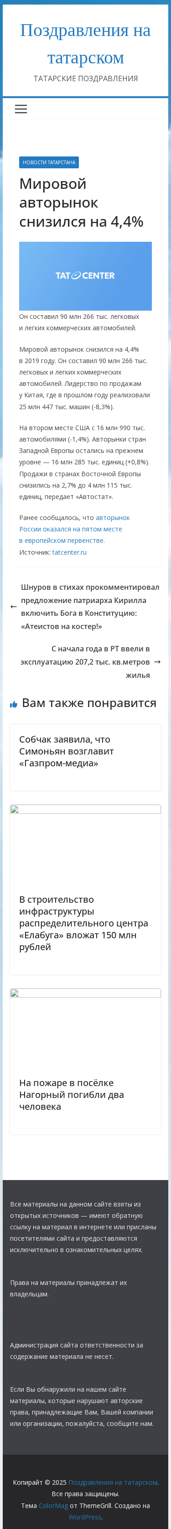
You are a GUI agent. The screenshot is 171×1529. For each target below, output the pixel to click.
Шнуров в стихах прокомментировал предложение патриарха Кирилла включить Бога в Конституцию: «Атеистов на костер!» (90, 606)
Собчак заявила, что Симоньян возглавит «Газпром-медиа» (66, 751)
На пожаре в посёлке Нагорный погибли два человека (71, 1095)
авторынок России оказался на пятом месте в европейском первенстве (74, 529)
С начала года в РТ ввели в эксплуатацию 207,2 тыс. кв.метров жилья (85, 662)
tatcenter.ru (69, 552)
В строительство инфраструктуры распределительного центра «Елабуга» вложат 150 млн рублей (83, 923)
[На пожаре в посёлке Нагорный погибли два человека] (85, 995)
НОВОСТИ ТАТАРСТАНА (49, 162)
